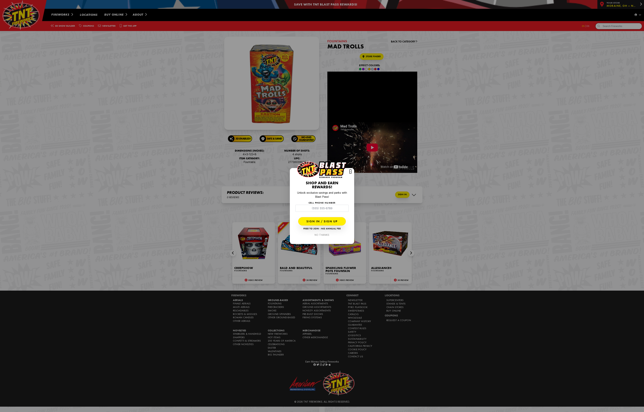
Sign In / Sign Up (322, 221)
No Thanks (322, 234)
